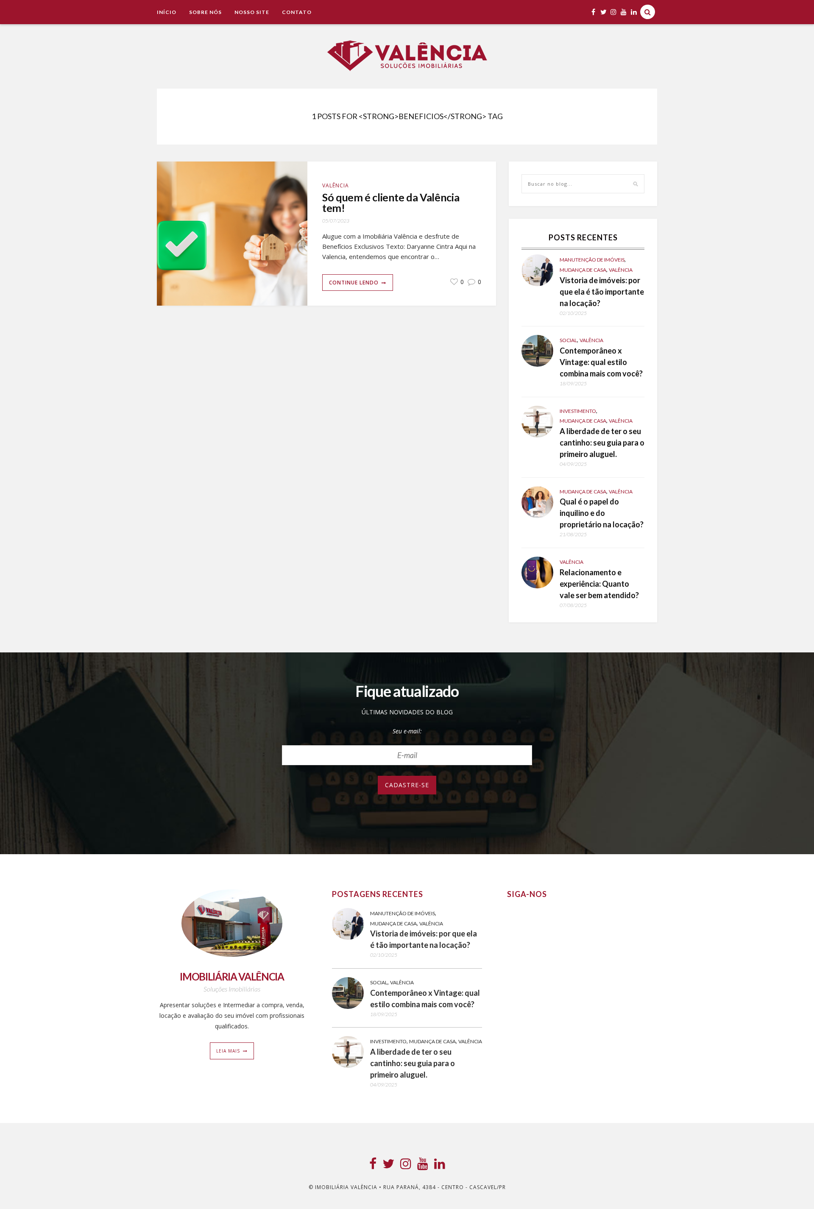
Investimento (578, 411)
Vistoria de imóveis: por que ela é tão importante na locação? (602, 292)
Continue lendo (354, 282)
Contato (297, 12)
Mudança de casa (583, 270)
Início (166, 12)
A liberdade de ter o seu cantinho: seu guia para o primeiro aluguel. (602, 442)
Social (568, 340)
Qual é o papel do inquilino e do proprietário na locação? (602, 513)
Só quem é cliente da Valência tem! (390, 202)
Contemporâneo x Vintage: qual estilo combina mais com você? (601, 362)
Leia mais (228, 1051)
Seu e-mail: (407, 731)
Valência (335, 185)
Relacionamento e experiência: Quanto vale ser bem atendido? (599, 584)
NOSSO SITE (251, 12)
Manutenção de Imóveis (592, 259)
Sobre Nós (205, 12)
